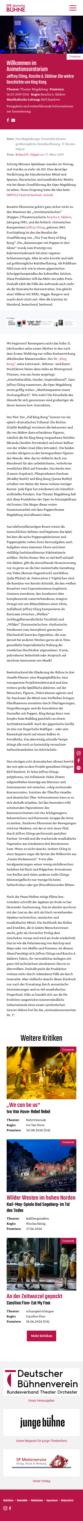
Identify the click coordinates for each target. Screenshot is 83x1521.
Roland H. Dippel (27, 154)
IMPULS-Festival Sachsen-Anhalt (30, 195)
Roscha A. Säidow (59, 217)
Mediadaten (37, 1500)
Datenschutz (67, 1500)
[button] (7, 120)
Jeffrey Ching (35, 227)
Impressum (52, 1500)
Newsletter (22, 1500)
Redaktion (8, 1500)
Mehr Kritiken (41, 1336)
